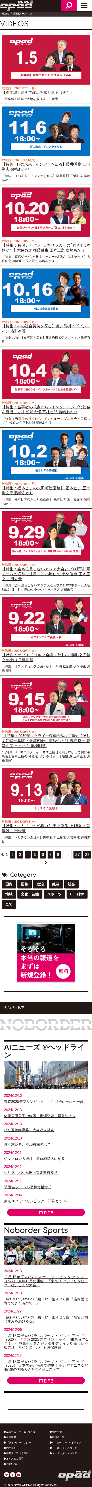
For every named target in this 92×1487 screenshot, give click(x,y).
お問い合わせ (13, 1464)
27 (77, 854)
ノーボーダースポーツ (64, 1448)
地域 (9, 894)
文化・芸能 (30, 894)
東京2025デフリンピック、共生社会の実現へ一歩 (44, 1102)
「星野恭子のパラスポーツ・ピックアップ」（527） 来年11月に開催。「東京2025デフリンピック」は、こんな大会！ (46, 1281)
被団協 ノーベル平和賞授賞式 (27, 1187)
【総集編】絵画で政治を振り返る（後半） (38, 92)
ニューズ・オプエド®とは (20, 1431)
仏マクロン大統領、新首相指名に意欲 (34, 1159)
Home (5, 13)
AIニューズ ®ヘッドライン (66, 1442)
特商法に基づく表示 (17, 1453)
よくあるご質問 (14, 1458)
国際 (24, 884)
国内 (9, 884)
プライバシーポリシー (18, 1442)
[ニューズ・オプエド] (17, 5)
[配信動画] (46, 60)
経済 (55, 884)
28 (87, 854)
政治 (40, 884)
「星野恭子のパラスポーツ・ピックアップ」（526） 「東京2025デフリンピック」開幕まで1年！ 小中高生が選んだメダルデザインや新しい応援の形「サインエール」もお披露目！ (46, 1341)
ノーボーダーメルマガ (64, 1453)
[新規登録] (46, 952)
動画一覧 (57, 1431)
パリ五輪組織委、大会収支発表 (29, 1130)
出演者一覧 (58, 1437)
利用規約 (11, 1448)
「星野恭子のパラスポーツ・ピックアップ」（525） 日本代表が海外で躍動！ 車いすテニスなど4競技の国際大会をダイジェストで (46, 1365)
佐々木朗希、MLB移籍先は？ (27, 1144)
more (46, 1212)
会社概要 (11, 1437)
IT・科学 (77, 894)
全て (9, 904)
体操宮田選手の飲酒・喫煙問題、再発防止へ (39, 1116)
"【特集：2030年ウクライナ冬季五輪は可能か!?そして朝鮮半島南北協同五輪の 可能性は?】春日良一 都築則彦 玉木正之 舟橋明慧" (46, 741)
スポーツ (54, 894)
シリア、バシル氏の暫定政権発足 (31, 1173)
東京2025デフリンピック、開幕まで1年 (36, 1201)
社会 (71, 884)
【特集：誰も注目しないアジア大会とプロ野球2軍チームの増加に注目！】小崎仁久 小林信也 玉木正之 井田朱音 (46, 574)
